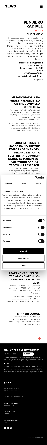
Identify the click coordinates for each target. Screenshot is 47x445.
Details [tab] (23, 184)
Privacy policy (8, 396)
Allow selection (23, 258)
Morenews (39, 332)
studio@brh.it (37, 368)
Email (8, 363)
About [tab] (38, 184)
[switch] (41, 227)
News (10, 6)
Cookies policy (19, 396)
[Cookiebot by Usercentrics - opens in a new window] (34, 177)
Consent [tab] (8, 184)
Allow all (23, 251)
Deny (23, 265)
